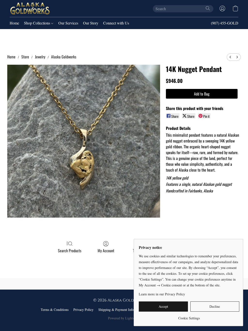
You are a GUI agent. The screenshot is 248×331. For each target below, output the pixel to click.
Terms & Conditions (55, 309)
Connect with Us (116, 22)
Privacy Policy (83, 309)
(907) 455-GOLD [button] (224, 22)
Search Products (69, 250)
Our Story (90, 22)
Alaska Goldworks (63, 57)
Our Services (68, 22)
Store (25, 57)
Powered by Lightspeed (124, 318)
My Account (106, 250)
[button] (30, 8)
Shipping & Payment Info (116, 309)
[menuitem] (230, 57)
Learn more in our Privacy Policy (162, 294)
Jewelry (40, 57)
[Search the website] (207, 8)
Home (14, 22)
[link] (189, 316)
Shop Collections (37, 22)
